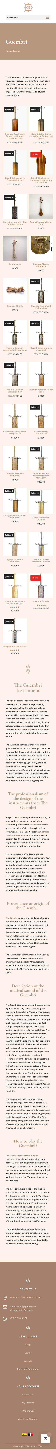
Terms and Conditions (28, 1369)
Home (8, 51)
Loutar (28, 1352)
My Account (28, 1402)
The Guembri (12, 918)
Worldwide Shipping (28, 1419)
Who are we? (28, 1410)
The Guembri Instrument (28, 687)
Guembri (28, 1361)
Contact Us (28, 1394)
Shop (28, 1344)
